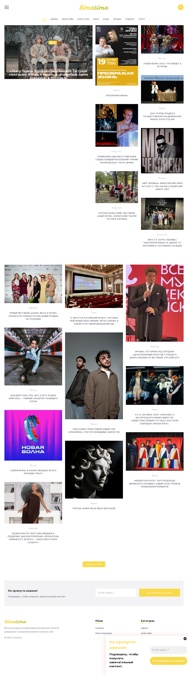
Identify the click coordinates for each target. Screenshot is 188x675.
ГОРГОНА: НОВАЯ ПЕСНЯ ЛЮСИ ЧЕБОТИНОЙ (94, 508)
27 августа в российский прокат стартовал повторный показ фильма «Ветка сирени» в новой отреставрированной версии (94, 321)
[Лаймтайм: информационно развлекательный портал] (94, 7)
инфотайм (117, 208)
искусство (117, 151)
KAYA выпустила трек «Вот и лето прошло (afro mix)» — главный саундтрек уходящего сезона (33, 398)
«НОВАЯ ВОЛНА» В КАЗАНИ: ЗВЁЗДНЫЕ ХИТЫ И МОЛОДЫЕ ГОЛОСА (33, 472)
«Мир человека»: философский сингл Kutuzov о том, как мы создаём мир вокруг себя (162, 186)
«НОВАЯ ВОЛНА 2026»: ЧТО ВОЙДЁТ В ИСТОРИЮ (162, 65)
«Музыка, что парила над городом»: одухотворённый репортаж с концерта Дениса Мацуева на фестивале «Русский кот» (155, 354)
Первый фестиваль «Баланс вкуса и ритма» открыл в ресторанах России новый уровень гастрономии (33, 316)
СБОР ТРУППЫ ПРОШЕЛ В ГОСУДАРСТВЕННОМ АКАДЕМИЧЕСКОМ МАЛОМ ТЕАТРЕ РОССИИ (162, 116)
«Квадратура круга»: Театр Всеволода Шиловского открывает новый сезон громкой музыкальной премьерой (154, 483)
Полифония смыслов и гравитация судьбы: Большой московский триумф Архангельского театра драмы (116, 159)
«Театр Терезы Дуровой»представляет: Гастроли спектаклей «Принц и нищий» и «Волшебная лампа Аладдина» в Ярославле (48, 74)
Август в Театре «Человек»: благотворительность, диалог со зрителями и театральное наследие (162, 242)
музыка (162, 58)
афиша (116, 90)
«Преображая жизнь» (116, 95)
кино (94, 313)
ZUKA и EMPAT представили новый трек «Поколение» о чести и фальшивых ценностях (94, 430)
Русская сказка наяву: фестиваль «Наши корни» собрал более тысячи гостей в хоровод (116, 216)
